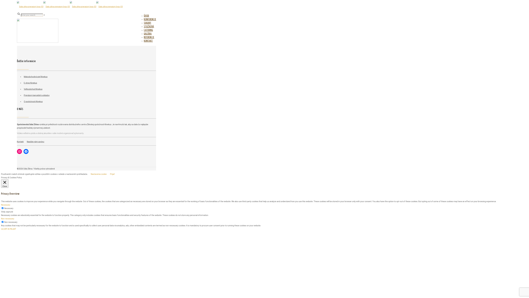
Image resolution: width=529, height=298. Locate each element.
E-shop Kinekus (30, 83)
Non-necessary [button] (7, 219)
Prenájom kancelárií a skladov (37, 95)
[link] (44, 15)
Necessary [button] (5, 205)
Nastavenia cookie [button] (99, 174)
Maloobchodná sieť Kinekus (36, 77)
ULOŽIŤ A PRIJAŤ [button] (8, 229)
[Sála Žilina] (70, 7)
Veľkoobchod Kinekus (33, 89)
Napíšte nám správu (35, 142)
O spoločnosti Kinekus (33, 101)
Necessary (8, 208)
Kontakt (20, 142)
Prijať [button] (112, 174)
